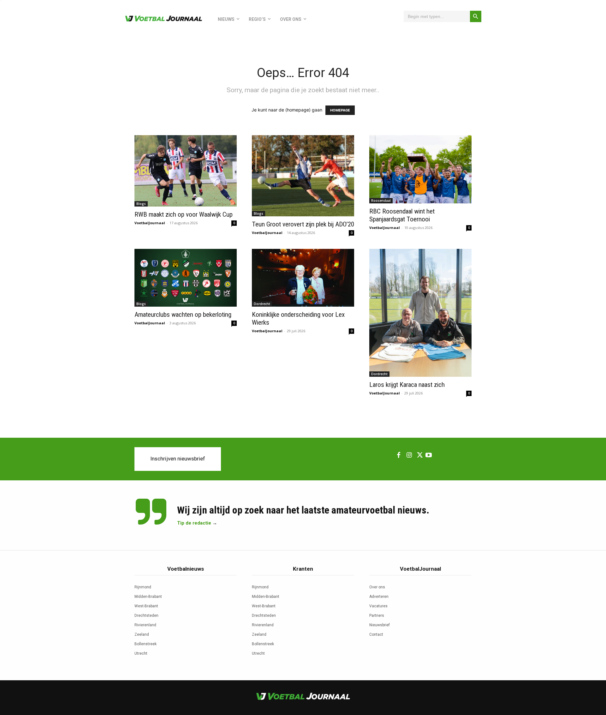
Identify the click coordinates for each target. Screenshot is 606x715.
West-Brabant (146, 606)
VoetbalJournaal (149, 222)
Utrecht (140, 653)
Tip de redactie (194, 523)
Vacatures (378, 606)
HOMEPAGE (340, 110)
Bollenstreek (145, 644)
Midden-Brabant (148, 596)
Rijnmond (142, 587)
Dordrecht (262, 304)
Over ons (377, 587)
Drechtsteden (146, 615)
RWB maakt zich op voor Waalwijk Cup (183, 214)
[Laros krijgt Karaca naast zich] (420, 313)
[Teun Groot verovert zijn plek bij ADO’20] (303, 175)
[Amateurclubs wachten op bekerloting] (185, 277)
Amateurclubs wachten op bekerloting (182, 314)
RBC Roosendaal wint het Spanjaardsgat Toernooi (402, 215)
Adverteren (379, 596)
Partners (376, 615)
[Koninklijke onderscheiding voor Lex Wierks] (303, 277)
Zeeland (141, 634)
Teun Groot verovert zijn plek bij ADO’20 (303, 224)
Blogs (141, 203)
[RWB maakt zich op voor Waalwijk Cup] (185, 171)
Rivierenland (145, 625)
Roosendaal (381, 200)
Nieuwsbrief (379, 625)
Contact (376, 634)
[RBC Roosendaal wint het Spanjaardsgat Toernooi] (420, 169)
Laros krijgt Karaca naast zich (407, 384)
